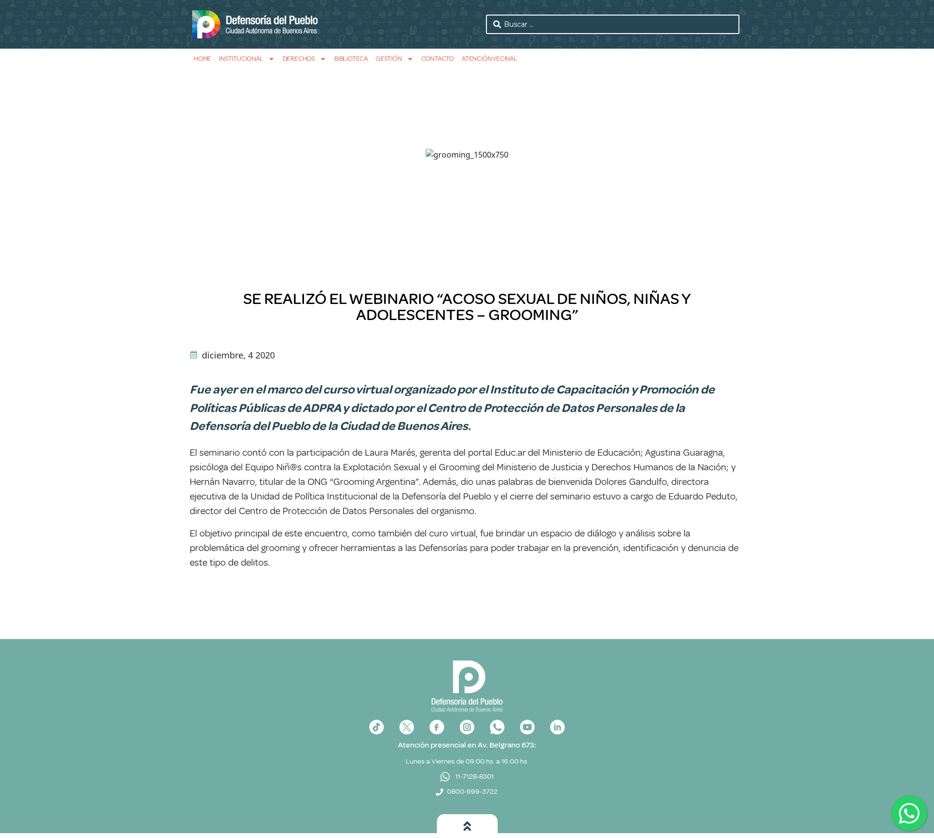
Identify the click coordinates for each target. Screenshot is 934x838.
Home (202, 58)
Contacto (437, 58)
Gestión (389, 58)
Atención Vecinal (489, 58)
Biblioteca (351, 58)
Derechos (299, 58)
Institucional (241, 58)
